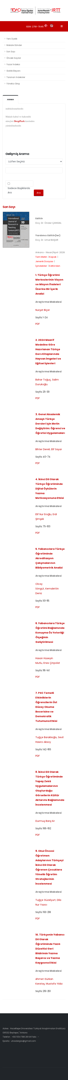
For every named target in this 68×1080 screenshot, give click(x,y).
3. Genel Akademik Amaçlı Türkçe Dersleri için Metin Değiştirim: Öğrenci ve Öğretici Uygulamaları (50, 424)
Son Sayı (10, 51)
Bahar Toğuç (43, 379)
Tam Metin (41, 257)
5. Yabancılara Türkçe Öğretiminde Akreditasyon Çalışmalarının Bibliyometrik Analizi (50, 558)
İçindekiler (41, 266)
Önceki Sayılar (13, 58)
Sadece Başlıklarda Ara (19, 190)
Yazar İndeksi (13, 64)
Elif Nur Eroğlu (43, 514)
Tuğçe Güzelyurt (45, 900)
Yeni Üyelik (11, 38)
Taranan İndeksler (15, 77)
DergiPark (19, 118)
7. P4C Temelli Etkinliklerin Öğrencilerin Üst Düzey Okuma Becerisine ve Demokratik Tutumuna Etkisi (46, 707)
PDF (37, 324)
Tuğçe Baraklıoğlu (46, 737)
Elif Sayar (56, 449)
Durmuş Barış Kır (45, 821)
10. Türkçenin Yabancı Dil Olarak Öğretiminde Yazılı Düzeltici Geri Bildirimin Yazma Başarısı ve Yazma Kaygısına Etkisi (50, 948)
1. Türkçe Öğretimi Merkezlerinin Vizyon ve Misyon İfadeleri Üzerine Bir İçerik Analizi (49, 284)
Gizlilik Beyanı (13, 70)
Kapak (52, 257)
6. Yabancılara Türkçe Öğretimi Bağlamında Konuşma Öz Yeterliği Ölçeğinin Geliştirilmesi (50, 633)
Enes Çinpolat (51, 663)
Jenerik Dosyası (44, 261)
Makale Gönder (14, 45)
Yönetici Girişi (13, 83)
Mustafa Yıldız (54, 983)
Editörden (54, 266)
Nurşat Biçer (42, 310)
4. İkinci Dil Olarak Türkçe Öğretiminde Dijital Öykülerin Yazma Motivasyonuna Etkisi (49, 489)
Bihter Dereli (42, 449)
